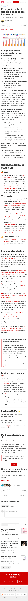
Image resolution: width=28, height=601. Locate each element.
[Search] (25, 524)
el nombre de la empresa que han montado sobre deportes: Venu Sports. (13, 328)
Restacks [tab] (12, 506)
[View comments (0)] (8, 25)
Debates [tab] (16, 525)
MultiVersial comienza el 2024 (9, 560)
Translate (4, 6)
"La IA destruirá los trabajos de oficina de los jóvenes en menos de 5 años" (10, 543)
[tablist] (8, 506)
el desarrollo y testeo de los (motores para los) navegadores (15, 186)
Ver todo (4, 567)
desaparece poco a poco (8, 258)
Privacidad (16, 589)
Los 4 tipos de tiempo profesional (8, 530)
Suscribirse (16, 2)
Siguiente (22, 495)
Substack (6, 598)
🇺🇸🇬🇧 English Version (7, 29)
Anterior (6, 495)
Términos (22, 589)
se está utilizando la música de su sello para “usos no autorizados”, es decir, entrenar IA (12, 315)
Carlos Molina (8, 20)
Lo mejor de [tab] (5, 525)
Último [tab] (11, 525)
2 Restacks (18, 485)
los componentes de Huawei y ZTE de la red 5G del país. (13, 295)
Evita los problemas (10, 224)
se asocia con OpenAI (12, 301)
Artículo (6, 394)
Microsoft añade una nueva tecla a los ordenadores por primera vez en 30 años (10, 533)
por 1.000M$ (21, 286)
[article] (14, 533)
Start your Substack (9, 594)
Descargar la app (21, 594)
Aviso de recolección (14, 590)
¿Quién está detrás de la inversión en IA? (8, 557)
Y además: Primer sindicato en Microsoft (9, 548)
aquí (4, 366)
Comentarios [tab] (5, 506)
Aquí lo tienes (5, 480)
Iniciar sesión (23, 2)
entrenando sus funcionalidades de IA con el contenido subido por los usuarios (13, 272)
